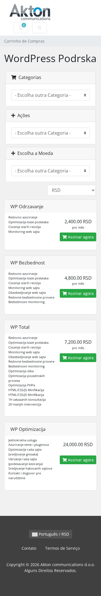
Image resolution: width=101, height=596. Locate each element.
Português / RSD (53, 534)
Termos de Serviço (62, 548)
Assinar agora (80, 237)
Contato (29, 548)
